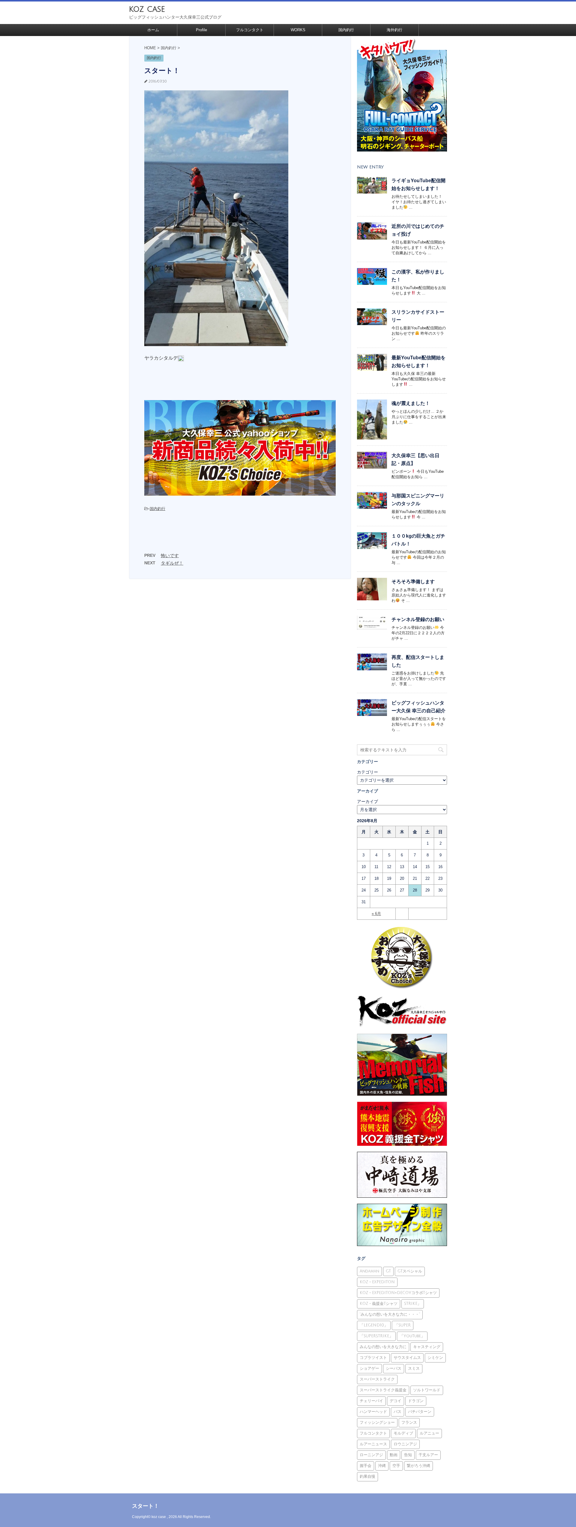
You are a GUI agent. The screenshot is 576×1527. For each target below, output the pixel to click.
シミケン (435, 1358)
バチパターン (419, 1412)
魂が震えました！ (411, 403)
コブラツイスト (373, 1358)
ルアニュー (429, 1433)
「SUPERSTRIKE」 (376, 1336)
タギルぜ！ (172, 563)
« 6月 (376, 913)
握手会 (365, 1466)
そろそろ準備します (413, 581)
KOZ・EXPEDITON (377, 1282)
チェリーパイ (371, 1401)
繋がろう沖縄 (418, 1466)
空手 (396, 1466)
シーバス (393, 1368)
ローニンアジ (371, 1455)
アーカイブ (367, 801)
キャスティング (426, 1347)
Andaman (369, 1271)
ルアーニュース (373, 1444)
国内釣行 (346, 30)
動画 (394, 1455)
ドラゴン (416, 1401)
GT (388, 1271)
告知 (408, 1455)
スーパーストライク (377, 1379)
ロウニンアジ (405, 1444)
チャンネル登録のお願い (418, 619)
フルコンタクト (249, 30)
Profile (201, 30)
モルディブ (403, 1433)
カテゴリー (367, 772)
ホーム (153, 30)
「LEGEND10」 (374, 1325)
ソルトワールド (426, 1390)
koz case (147, 9)
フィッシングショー (377, 1422)
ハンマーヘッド (373, 1412)
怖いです (170, 555)
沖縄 (382, 1466)
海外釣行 (394, 30)
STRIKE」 (412, 1304)
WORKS (298, 30)
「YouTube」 (412, 1336)
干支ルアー (428, 1455)
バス (397, 1412)
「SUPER (402, 1325)
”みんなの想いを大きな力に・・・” (390, 1314)
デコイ (395, 1401)
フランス (409, 1422)
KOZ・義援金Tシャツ (379, 1304)
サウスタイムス (407, 1358)
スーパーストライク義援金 (383, 1390)
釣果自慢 (367, 1476)
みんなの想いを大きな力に (383, 1347)
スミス (414, 1368)
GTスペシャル (410, 1271)
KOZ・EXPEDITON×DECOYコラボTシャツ (398, 1293)
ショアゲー (369, 1368)
